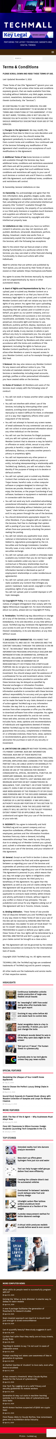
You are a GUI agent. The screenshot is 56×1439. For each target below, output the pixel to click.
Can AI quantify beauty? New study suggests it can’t (27, 1330)
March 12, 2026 (10, 1092)
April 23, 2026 (9, 1382)
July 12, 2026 (9, 1083)
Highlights (9, 982)
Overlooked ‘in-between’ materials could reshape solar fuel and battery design (33, 1192)
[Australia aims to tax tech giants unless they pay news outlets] (10, 1060)
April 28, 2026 (9, 1333)
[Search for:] (28, 58)
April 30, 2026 (9, 1295)
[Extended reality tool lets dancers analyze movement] (10, 1150)
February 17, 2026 (11, 1104)
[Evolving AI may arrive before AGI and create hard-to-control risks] (10, 1016)
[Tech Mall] (28, 11)
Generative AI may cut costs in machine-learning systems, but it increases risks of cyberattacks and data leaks (26, 1398)
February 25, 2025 (11, 1122)
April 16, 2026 (9, 1361)
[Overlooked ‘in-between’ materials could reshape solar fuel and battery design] (10, 1193)
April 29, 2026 (9, 1314)
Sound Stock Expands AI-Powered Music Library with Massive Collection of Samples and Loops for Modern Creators (27, 1098)
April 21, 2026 (9, 1423)
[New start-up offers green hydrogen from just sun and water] (10, 1161)
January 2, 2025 (10, 1132)
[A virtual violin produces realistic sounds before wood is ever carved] (10, 1228)
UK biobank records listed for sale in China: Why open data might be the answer (34, 1037)
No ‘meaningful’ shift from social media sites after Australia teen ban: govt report (32, 1005)
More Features (11, 1110)
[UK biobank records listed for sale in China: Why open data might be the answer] (10, 1038)
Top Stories (9, 1138)
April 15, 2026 (9, 1371)
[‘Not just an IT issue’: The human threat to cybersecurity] (10, 1049)
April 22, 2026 (9, 1352)
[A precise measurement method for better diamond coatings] (10, 1217)
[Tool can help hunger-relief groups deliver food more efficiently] (10, 1172)
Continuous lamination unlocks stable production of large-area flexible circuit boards (32, 994)
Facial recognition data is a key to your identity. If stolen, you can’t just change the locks (33, 1026)
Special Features (12, 1070)
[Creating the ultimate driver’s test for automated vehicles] (10, 1182)
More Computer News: (14, 1283)
